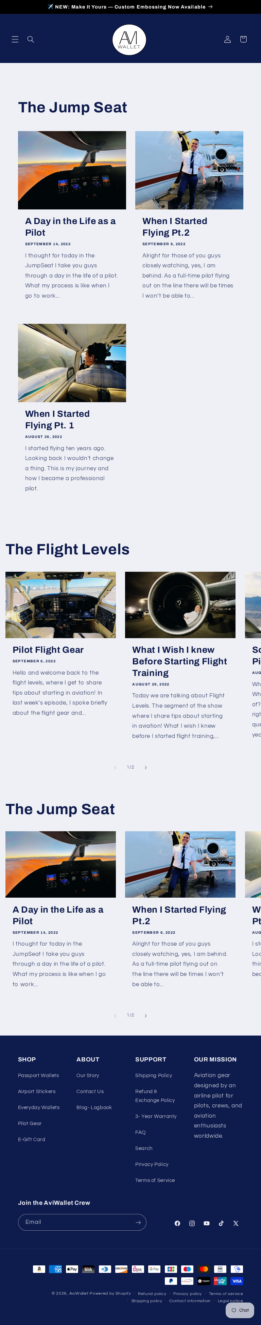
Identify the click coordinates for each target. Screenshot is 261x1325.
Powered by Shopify (110, 1293)
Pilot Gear (30, 1123)
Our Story (87, 1075)
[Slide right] (145, 767)
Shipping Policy (153, 1075)
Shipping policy (147, 1301)
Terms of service (226, 1294)
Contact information (190, 1301)
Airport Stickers (37, 1091)
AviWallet (79, 1293)
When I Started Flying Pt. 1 (57, 419)
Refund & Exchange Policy (155, 1096)
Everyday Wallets (39, 1107)
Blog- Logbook (94, 1107)
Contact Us (90, 1091)
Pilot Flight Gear (48, 650)
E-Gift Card (32, 1139)
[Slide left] (115, 767)
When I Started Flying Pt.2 (174, 227)
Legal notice (230, 1301)
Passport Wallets (38, 1075)
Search (144, 1148)
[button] (15, 39)
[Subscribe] (138, 1222)
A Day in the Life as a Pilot (70, 227)
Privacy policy (187, 1294)
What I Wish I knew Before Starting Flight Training (179, 661)
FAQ (140, 1132)
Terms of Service (155, 1180)
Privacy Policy (152, 1164)
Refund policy (152, 1294)
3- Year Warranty (156, 1116)
